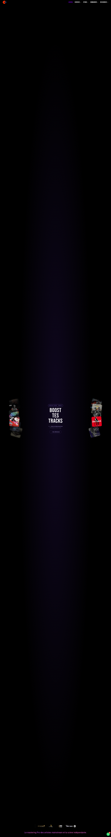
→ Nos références (55, 431)
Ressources (103, 2)
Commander (93, 2)
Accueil (71, 2)
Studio (85, 2)
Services (77, 2)
